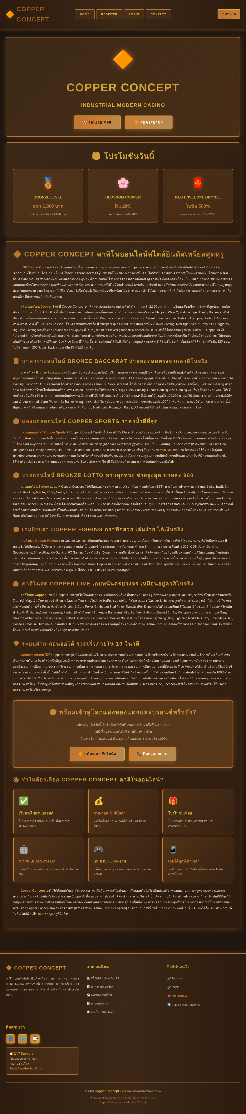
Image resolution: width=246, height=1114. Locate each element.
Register (109, 14)
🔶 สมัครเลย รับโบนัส (97, 754)
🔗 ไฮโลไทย (175, 978)
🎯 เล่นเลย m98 (97, 122)
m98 (24, 267)
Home (85, 14)
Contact (158, 14)
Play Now (229, 14)
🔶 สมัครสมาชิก (148, 122)
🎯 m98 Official (177, 996)
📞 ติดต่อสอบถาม (152, 754)
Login (134, 14)
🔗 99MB (173, 987)
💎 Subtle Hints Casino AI (183, 1004)
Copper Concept (33, 14)
